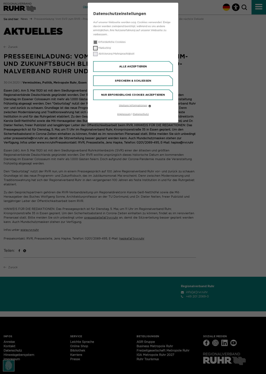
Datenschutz (141, 114)
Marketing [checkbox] (104, 48)
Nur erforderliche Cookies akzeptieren (133, 94)
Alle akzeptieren (133, 66)
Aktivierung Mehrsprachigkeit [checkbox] (116, 54)
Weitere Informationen (133, 105)
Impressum (124, 114)
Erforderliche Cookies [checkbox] (112, 42)
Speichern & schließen (133, 80)
